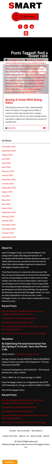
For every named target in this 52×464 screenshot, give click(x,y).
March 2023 (7, 208)
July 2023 (6, 196)
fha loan (31, 69)
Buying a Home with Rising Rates (23, 101)
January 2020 (7, 220)
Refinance (37, 431)
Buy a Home (24, 431)
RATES (46, 436)
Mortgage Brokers (15, 60)
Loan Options (10, 436)
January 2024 (7, 175)
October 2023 (8, 183)
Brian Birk (11, 128)
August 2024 (7, 155)
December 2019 (8, 224)
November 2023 (9, 179)
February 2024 (8, 171)
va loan (22, 92)
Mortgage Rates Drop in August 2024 (17, 322)
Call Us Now (28, 16)
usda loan (15, 92)
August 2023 (7, 192)
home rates (20, 74)
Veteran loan (31, 92)
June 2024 (6, 163)
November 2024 (9, 146)
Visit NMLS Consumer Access (27, 354)
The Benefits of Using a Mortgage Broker (19, 318)
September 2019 (9, 237)
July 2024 (6, 159)
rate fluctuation (11, 83)
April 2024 (6, 167)
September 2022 (9, 212)
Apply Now (36, 436)
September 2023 (9, 187)
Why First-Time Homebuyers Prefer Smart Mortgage (24, 333)
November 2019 (9, 229)
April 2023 (6, 204)
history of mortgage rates (20, 71)
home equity (10, 74)
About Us (24, 436)
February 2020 (8, 216)
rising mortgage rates (28, 83)
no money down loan (35, 80)
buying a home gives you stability (24, 63)
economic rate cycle (18, 69)
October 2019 (8, 233)
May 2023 (6, 200)
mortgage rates (25, 77)
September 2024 (9, 150)
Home (13, 431)
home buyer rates (38, 71)
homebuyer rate (32, 74)
